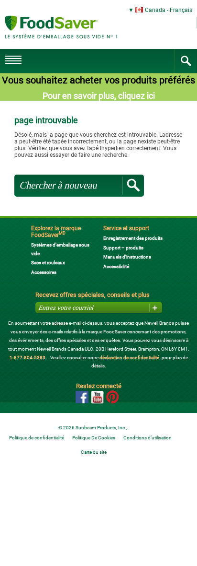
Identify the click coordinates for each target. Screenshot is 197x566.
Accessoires (43, 272)
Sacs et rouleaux (48, 262)
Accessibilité (116, 266)
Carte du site (94, 452)
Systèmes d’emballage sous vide (60, 249)
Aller (133, 186)
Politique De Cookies (93, 437)
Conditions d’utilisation (147, 437)
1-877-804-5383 (27, 357)
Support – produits (123, 247)
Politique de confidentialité (36, 437)
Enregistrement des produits (133, 238)
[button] (98, 10)
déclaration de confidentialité (129, 357)
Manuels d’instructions (127, 256)
